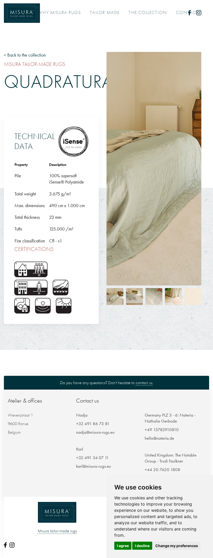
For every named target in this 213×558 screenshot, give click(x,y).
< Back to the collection (25, 55)
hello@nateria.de (159, 438)
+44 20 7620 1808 (162, 469)
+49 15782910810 (162, 429)
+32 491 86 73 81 (93, 423)
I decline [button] (142, 545)
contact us (144, 382)
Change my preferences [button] (176, 545)
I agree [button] (123, 545)
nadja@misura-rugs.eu (95, 432)
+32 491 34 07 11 (92, 457)
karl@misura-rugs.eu (93, 466)
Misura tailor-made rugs (57, 531)
